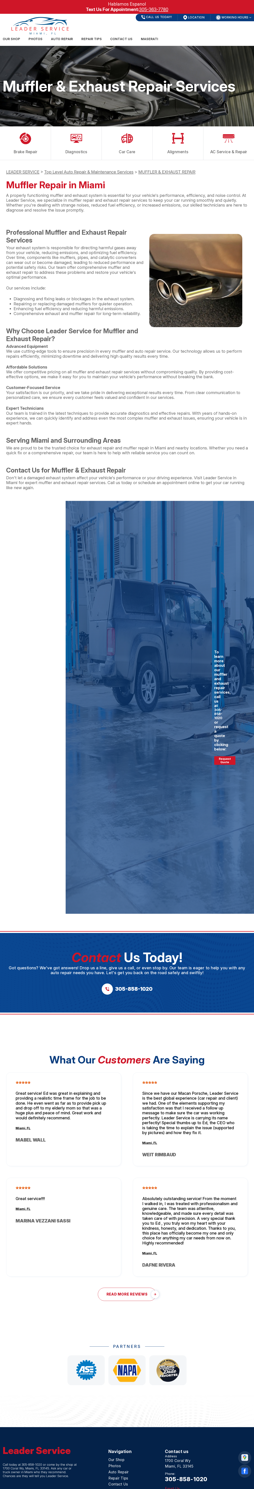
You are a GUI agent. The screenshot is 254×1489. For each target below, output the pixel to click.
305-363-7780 (153, 9)
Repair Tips (91, 39)
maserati (149, 39)
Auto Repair (62, 39)
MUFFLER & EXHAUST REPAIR (166, 171)
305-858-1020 (218, 714)
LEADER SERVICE (22, 171)
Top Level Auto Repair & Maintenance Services (89, 171)
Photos (36, 39)
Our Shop (11, 39)
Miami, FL (23, 1128)
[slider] (23, 1082)
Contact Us (121, 39)
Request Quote (225, 760)
